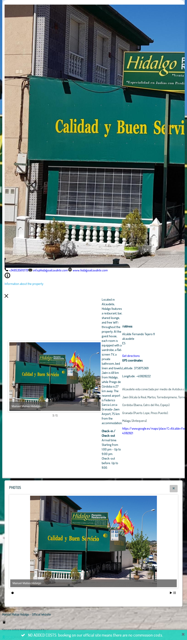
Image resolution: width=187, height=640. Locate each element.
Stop (175, 593)
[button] (174, 488)
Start (171, 593)
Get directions (131, 355)
